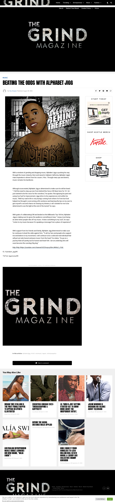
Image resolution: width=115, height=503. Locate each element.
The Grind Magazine (37, 427)
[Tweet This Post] (99, 90)
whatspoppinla (51, 353)
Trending (66, 3)
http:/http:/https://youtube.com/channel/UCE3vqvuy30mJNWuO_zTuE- (38, 247)
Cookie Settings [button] (100, 499)
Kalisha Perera (63, 414)
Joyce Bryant (35, 412)
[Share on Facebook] (96, 90)
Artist (33, 353)
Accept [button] (110, 499)
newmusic (38, 353)
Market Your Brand (72, 8)
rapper (44, 353)
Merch (61, 8)
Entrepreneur (77, 3)
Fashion (96, 3)
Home (58, 3)
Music (88, 3)
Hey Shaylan (13, 91)
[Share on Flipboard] (103, 90)
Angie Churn (7, 414)
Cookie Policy (86, 8)
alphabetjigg (26, 353)
